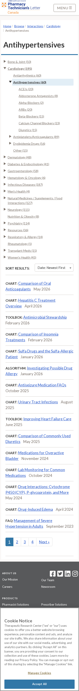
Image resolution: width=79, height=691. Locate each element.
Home (7, 26)
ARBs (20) (25, 109)
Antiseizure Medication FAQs (42, 385)
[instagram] (75, 575)
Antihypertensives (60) (29, 82)
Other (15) (20, 150)
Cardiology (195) (20, 68)
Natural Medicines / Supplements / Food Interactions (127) (35, 200)
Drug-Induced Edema (35, 509)
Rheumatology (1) (20, 244)
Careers (7, 586)
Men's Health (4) (19, 191)
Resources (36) (18, 230)
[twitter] (59, 575)
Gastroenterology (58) (23, 171)
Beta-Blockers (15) (31, 116)
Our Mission (10, 579)
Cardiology (53, 26)
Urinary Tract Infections (38, 402)
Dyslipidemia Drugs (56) (29, 143)
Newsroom (48, 586)
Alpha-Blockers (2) (31, 103)
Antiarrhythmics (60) (27, 75)
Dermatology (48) (19, 157)
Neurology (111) (19, 209)
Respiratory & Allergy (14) (25, 237)
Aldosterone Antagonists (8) (38, 96)
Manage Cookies (39, 673)
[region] (39, 649)
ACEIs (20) (26, 89)
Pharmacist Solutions (15, 604)
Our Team (47, 580)
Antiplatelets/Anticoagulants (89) (36, 137)
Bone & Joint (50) (19, 62)
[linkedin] (68, 575)
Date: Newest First (51, 268)
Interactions (35, 26)
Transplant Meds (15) (22, 250)
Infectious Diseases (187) (25, 184)
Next (44, 542)
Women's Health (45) (22, 257)
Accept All (39, 684)
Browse (19, 26)
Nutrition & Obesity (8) (23, 216)
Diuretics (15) (28, 130)
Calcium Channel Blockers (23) (39, 123)
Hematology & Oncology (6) (26, 178)
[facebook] (53, 575)
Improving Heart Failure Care (47, 419)
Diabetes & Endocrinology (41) (28, 164)
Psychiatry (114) (19, 223)
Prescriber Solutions (54, 604)
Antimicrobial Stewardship (45, 317)
